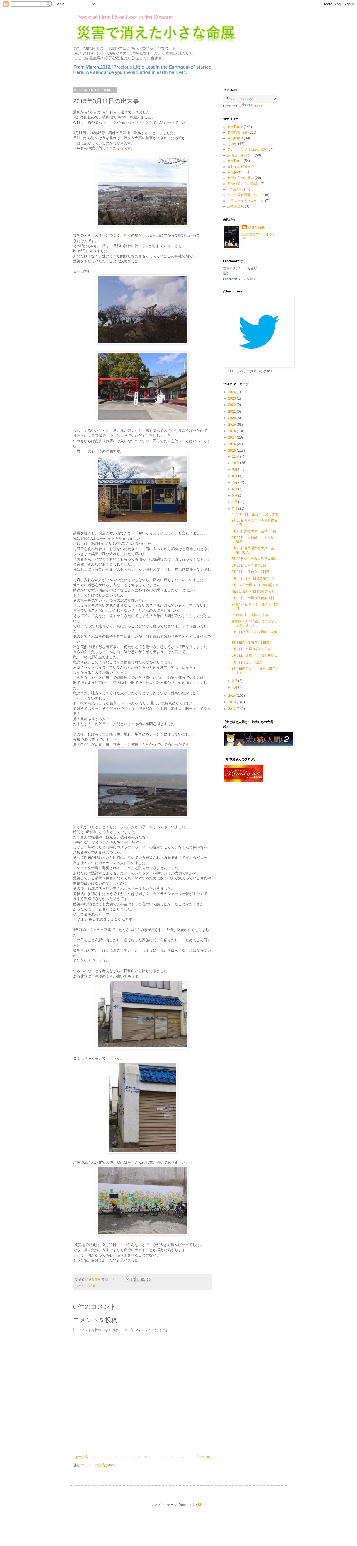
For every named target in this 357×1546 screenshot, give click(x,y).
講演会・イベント (240, 155)
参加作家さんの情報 (242, 184)
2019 (232, 425)
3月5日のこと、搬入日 (248, 662)
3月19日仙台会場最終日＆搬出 (254, 559)
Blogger (203, 1505)
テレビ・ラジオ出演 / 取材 (247, 149)
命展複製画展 (237, 132)
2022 (232, 405)
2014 (232, 696)
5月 (235, 495)
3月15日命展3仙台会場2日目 (253, 578)
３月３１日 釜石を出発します (254, 514)
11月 (236, 456)
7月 (235, 482)
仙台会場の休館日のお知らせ (253, 591)
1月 (235, 687)
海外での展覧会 (239, 167)
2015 (232, 451)
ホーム (142, 1457)
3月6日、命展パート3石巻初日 (254, 655)
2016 (232, 444)
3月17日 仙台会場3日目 (250, 572)
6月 (235, 489)
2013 (232, 702)
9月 (235, 469)
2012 (232, 709)
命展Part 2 (235, 127)
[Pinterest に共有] (148, 1279)
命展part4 (234, 172)
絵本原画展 (235, 206)
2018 (232, 431)
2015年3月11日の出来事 (250, 615)
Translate (260, 106)
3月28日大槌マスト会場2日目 (253, 531)
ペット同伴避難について (245, 195)
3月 (235, 509)
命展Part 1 (235, 161)
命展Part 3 (235, 138)
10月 (236, 463)
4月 (235, 502)
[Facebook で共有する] (143, 1279)
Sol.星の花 (235, 189)
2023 (232, 398)
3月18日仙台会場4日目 (248, 565)
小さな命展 (256, 227)
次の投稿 (81, 1457)
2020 (232, 418)
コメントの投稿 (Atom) (98, 1465)
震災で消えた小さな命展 (240, 268)
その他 (90, 1286)
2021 (232, 411)
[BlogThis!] (133, 1279)
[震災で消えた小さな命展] (225, 274)
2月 (235, 681)
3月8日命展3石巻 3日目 (250, 643)
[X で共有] (138, 1279)
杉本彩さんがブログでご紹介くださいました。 (254, 623)
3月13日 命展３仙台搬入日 (252, 598)
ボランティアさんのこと (245, 201)
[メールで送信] (127, 1279)
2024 (232, 392)
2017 (232, 437)
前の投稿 (203, 1457)
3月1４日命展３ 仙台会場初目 (255, 585)
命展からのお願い (240, 178)
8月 (235, 476)
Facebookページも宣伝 (239, 278)
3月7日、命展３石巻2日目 (251, 649)
